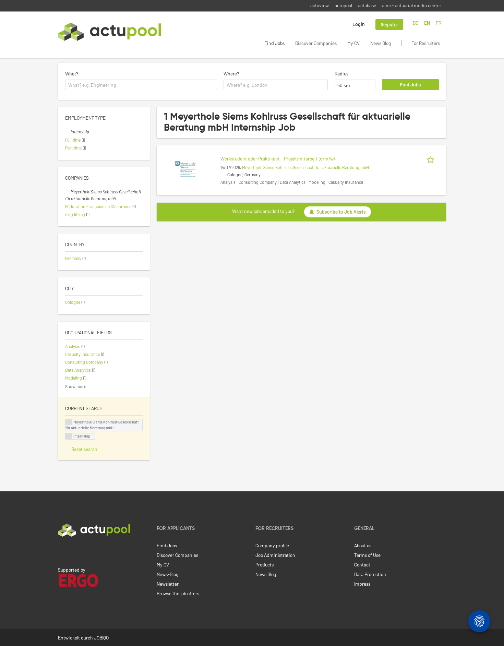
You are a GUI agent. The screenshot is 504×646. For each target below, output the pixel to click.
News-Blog (167, 574)
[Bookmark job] (431, 158)
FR (438, 23)
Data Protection (370, 574)
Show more (75, 386)
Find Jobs (274, 43)
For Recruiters (425, 43)
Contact (362, 564)
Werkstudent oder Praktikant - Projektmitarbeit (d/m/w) (277, 159)
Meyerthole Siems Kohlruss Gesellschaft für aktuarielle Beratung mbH (305, 167)
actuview (319, 5)
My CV (353, 43)
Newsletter (168, 584)
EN (427, 23)
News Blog (380, 43)
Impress (362, 584)
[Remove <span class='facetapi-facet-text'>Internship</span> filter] (68, 436)
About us (362, 545)
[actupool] (109, 32)
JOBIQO (101, 638)
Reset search (84, 449)
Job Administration (275, 555)
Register (389, 24)
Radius (341, 73)
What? (71, 73)
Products (264, 564)
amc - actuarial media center (411, 5)
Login (358, 24)
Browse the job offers (178, 593)
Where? (231, 73)
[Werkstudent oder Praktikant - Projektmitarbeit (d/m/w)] (185, 168)
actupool (343, 5)
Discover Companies (316, 43)
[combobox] (141, 85)
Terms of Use (367, 555)
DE (415, 23)
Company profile (272, 545)
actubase (367, 5)
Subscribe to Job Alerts (341, 212)
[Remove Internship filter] (68, 131)
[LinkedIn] (61, 551)
